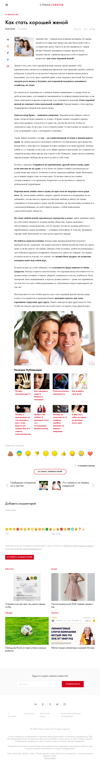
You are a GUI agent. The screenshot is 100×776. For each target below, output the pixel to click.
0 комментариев (86, 466)
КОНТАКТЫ (29, 714)
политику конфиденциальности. (28, 548)
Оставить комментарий (50, 472)
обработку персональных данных (78, 545)
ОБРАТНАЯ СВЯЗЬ (45, 715)
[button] (7, 486)
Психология (11, 15)
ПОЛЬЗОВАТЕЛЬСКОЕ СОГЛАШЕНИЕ (71, 715)
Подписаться (73, 684)
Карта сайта (50, 758)
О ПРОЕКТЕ (12, 715)
